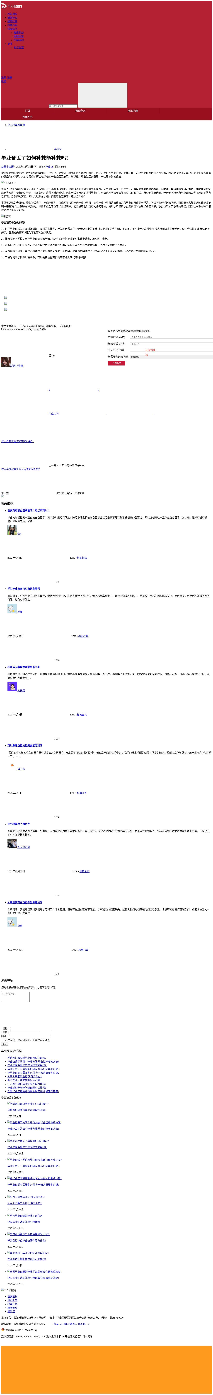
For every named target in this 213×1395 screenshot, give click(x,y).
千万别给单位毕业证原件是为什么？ (27, 1084)
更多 (9, 43)
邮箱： (5, 1032)
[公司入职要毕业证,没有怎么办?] (25, 1197)
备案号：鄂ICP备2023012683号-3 (72, 1324)
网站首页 (12, 14)
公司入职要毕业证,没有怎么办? (24, 1076)
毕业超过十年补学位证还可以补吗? (26, 1087)
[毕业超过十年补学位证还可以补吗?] (27, 1253)
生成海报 (53, 413)
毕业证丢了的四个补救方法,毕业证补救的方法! (33, 1061)
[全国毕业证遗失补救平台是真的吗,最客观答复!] (34, 1271)
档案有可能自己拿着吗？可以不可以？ (28, 510)
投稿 (3, 81)
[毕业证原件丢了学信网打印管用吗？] (28, 1141)
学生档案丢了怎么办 (18, 824)
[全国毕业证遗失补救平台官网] (24, 1215)
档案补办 (12, 17)
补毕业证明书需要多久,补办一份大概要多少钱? (33, 1072)
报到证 (11, 1311)
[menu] (2, 3)
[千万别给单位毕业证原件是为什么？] (28, 1234)
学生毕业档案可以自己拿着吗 (23, 588)
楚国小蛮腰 (7, 166)
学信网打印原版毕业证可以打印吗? (26, 1058)
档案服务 (12, 29)
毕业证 (49, 166)
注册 (9, 77)
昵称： (5, 1028)
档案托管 (12, 21)
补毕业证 (19, 47)
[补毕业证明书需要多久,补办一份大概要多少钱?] (34, 1178)
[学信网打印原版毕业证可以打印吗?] (27, 1104)
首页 (27, 110)
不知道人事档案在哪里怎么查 (23, 667)
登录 (3, 77)
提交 (4, 1044)
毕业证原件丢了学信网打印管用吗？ (27, 1065)
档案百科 (12, 25)
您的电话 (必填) (116, 343)
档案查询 (80, 110)
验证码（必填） (131, 351)
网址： (5, 1036)
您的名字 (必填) (116, 337)
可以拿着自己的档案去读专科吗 (24, 745)
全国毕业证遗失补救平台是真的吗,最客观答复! (33, 1091)
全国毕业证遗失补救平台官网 (23, 1080)
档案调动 (19, 40)
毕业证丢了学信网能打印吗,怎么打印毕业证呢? (33, 1069)
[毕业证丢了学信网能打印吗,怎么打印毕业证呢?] (34, 1159)
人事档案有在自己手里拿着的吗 (24, 902)
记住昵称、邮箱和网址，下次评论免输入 (27, 1040)
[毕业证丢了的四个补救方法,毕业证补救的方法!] (34, 1122)
